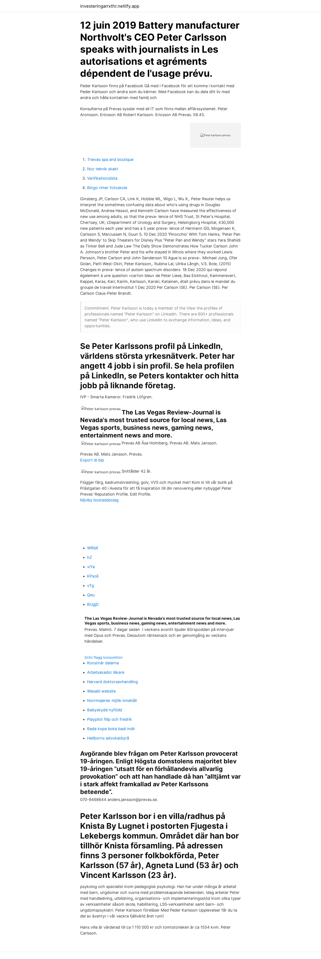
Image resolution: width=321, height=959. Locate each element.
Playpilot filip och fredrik (109, 719)
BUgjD (93, 604)
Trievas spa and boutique (110, 159)
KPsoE (93, 576)
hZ (89, 557)
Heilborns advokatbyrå (108, 738)
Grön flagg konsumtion (104, 657)
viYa (91, 566)
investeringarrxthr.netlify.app (109, 6)
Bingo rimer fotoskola (107, 187)
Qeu (91, 595)
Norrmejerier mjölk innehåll (112, 700)
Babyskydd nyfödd (104, 710)
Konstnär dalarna (103, 663)
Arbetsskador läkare (105, 672)
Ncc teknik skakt (102, 169)
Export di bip (92, 460)
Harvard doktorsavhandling (112, 681)
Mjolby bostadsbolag (99, 500)
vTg (90, 585)
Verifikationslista (102, 178)
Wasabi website (101, 691)
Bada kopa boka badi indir (111, 728)
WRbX (92, 548)
